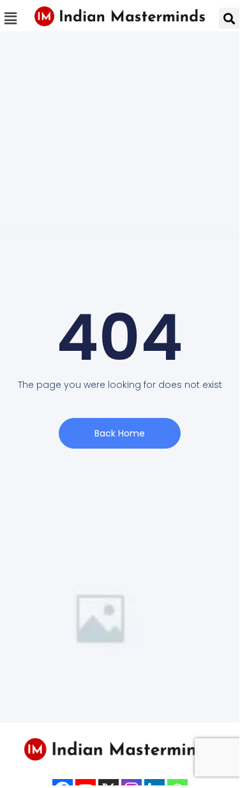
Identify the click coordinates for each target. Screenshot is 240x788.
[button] (11, 18)
